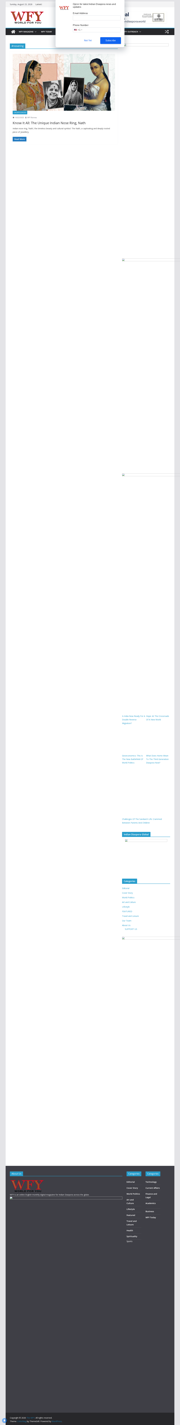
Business (150, 1211)
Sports (129, 1241)
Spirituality (132, 1236)
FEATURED (127, 911)
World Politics (128, 897)
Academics (151, 1203)
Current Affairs (153, 1188)
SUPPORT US (131, 929)
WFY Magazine (26, 31)
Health (130, 1230)
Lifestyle (126, 906)
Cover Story (127, 893)
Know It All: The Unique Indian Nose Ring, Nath (49, 123)
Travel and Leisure (130, 916)
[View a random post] (166, 31)
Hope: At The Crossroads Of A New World (157, 718)
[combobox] (78, 30)
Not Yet (88, 40)
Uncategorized (20, 113)
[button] (35, 32)
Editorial (125, 888)
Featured (131, 1215)
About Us (126, 925)
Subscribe (110, 40)
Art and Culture (129, 902)
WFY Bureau (32, 117)
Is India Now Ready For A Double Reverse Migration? (133, 719)
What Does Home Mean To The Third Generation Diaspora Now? (157, 759)
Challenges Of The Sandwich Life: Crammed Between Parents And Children (142, 821)
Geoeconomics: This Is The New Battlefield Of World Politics (132, 759)
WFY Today (46, 31)
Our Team (126, 920)
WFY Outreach (130, 31)
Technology (151, 1182)
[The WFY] (13, 31)
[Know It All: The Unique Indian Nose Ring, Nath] (64, 82)
